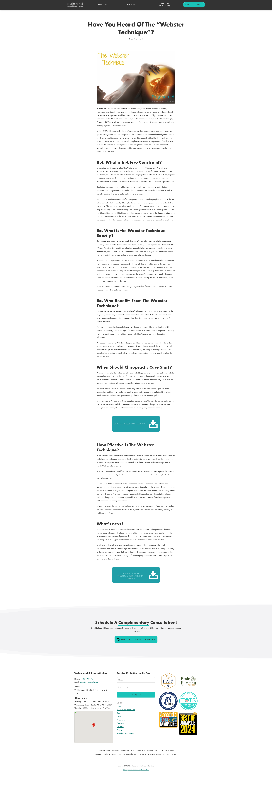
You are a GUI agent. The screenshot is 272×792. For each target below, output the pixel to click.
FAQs (119, 716)
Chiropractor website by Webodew (136, 770)
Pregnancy (121, 720)
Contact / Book (194, 5)
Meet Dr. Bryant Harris (126, 710)
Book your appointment (138, 640)
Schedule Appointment (126, 734)
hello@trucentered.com (89, 682)
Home (119, 706)
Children (120, 727)
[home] (75, 4)
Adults (119, 730)
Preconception (122, 723)
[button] (102, 4)
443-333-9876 (86, 679)
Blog (118, 713)
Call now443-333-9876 (165, 5)
